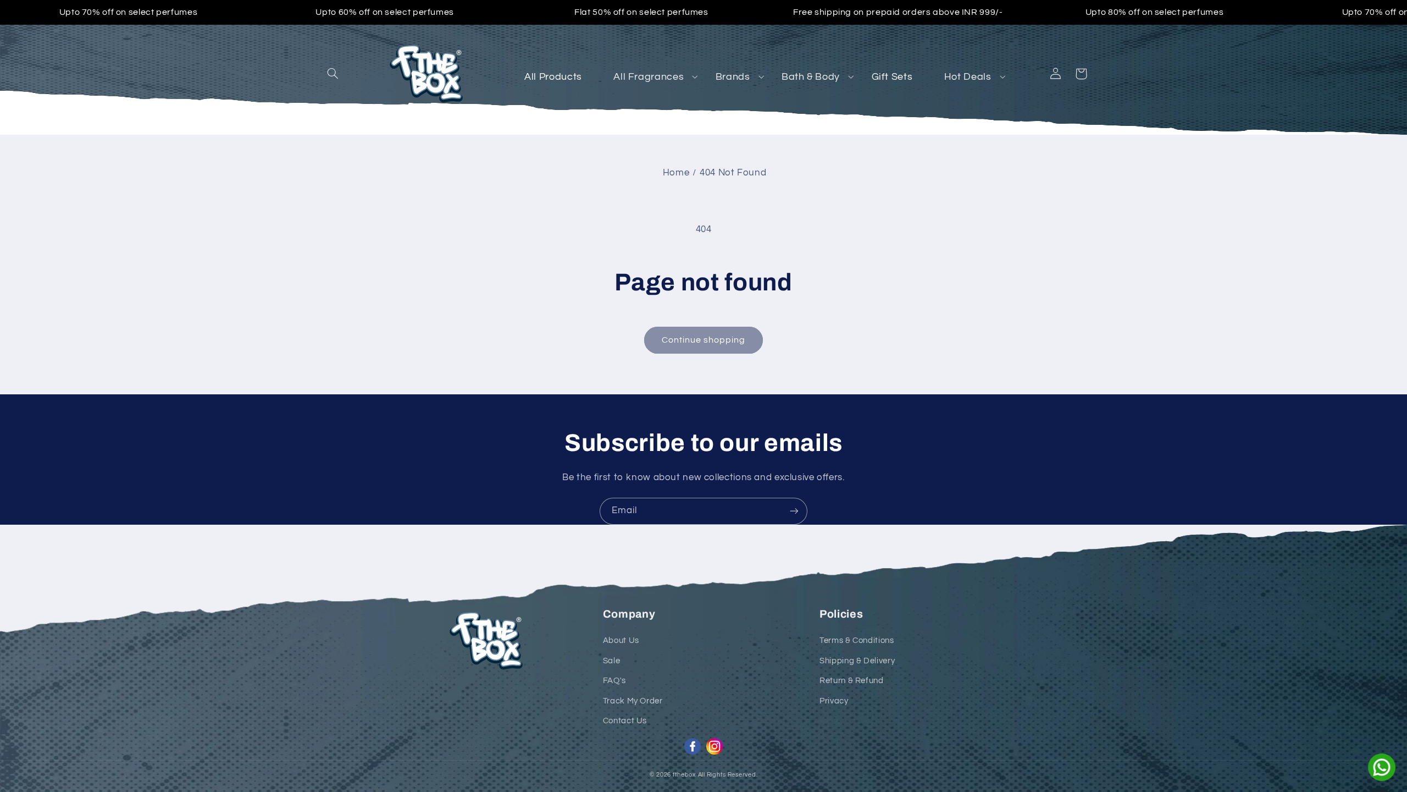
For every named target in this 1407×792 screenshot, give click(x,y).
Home (676, 173)
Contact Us (625, 721)
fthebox (684, 775)
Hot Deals (967, 77)
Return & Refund (851, 680)
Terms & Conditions (856, 640)
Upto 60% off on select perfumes (384, 12)
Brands (733, 77)
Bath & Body (811, 77)
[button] (333, 73)
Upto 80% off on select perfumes (1154, 12)
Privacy (833, 701)
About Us (621, 640)
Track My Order (633, 701)
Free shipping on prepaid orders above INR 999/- (898, 12)
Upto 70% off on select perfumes (128, 12)
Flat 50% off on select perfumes (641, 12)
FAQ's (614, 680)
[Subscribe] (794, 511)
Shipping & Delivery (857, 661)
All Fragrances (648, 77)
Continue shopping (704, 340)
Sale (612, 661)
